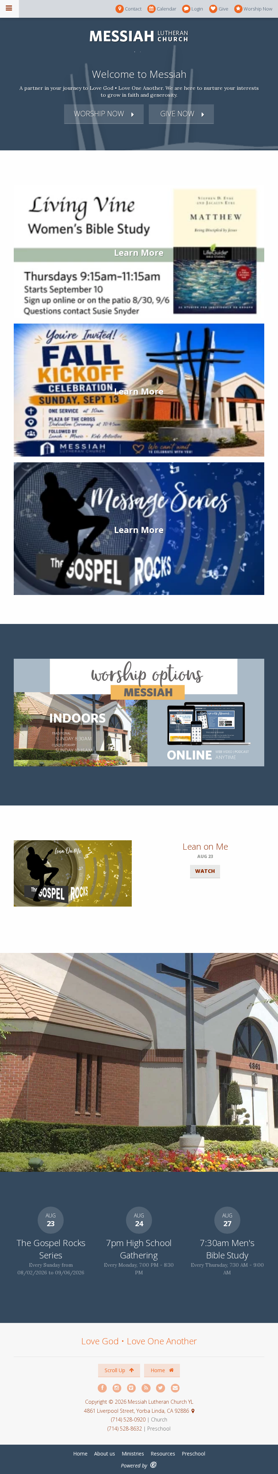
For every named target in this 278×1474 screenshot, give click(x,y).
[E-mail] (175, 1388)
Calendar (166, 8)
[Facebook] (102, 1388)
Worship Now (258, 8)
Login (197, 8)
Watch (205, 870)
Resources (163, 1453)
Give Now (176, 113)
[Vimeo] (131, 1388)
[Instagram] (117, 1388)
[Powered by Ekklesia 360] (153, 1465)
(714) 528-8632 (125, 1428)
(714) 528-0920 (129, 1419)
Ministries (133, 1453)
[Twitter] (160, 1388)
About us (104, 1453)
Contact (133, 8)
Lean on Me (205, 846)
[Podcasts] (146, 1388)
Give (223, 8)
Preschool (193, 1453)
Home (159, 1370)
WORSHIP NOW (99, 113)
